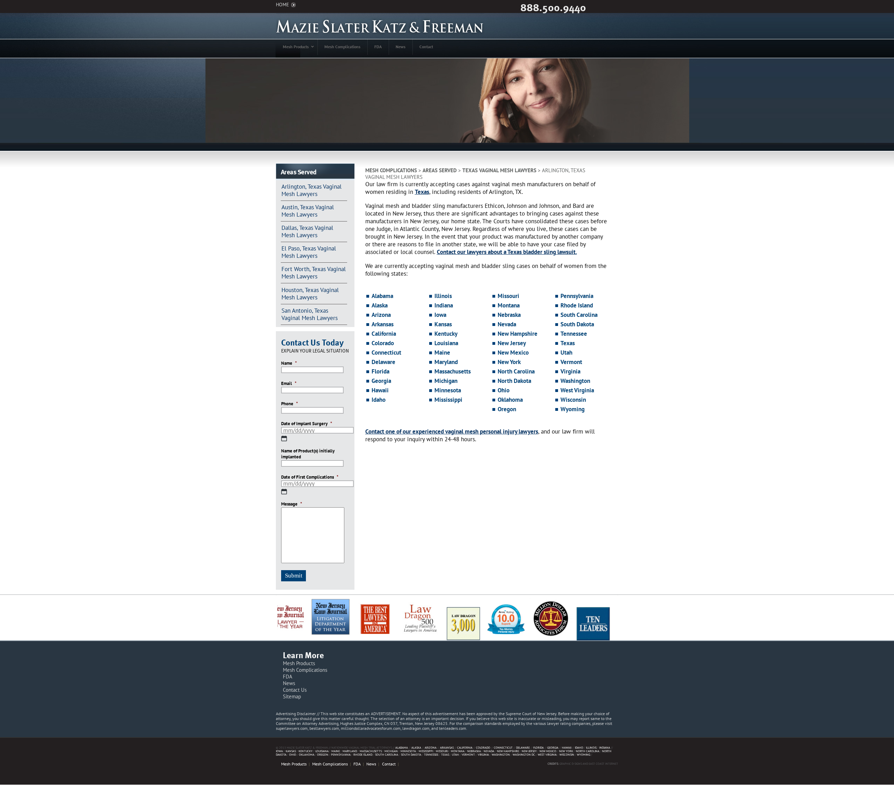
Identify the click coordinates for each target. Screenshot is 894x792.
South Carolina (579, 315)
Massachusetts (452, 371)
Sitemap (292, 696)
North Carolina (516, 371)
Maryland (446, 362)
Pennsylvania (576, 296)
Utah (566, 352)
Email (288, 383)
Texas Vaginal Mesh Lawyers (499, 170)
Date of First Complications (309, 477)
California (384, 333)
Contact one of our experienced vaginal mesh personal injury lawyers (451, 431)
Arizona (381, 315)
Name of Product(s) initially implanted (308, 454)
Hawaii (380, 390)
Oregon (507, 409)
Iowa (440, 315)
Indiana (443, 305)
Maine (442, 352)
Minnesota (447, 390)
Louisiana (446, 343)
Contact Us (295, 689)
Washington (575, 381)
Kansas (443, 324)
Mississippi (448, 400)
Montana (509, 305)
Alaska (380, 305)
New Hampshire (517, 333)
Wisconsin (573, 400)
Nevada (507, 324)
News (289, 683)
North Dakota (514, 381)
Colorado (383, 343)
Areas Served (440, 170)
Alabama (382, 296)
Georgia (381, 381)
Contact (389, 763)
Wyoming (572, 409)
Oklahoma (510, 400)
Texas (422, 192)
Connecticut (386, 352)
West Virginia (577, 390)
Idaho (379, 400)
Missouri (508, 296)
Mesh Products (299, 663)
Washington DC (524, 754)
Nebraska (509, 315)
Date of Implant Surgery (306, 424)
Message (291, 504)
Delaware (383, 362)
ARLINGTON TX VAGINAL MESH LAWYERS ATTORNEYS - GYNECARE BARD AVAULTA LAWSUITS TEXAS (380, 26)
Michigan (445, 381)
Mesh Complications (391, 170)
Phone (289, 404)
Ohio (504, 390)
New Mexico (513, 352)
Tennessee (573, 333)
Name (289, 363)
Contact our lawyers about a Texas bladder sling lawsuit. (507, 252)
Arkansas (383, 324)
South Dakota (577, 324)
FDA (287, 676)
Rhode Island (576, 305)
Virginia (570, 371)
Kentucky (445, 333)
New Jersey (512, 343)
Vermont (571, 362)
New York (509, 362)
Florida (380, 371)
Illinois (443, 296)
